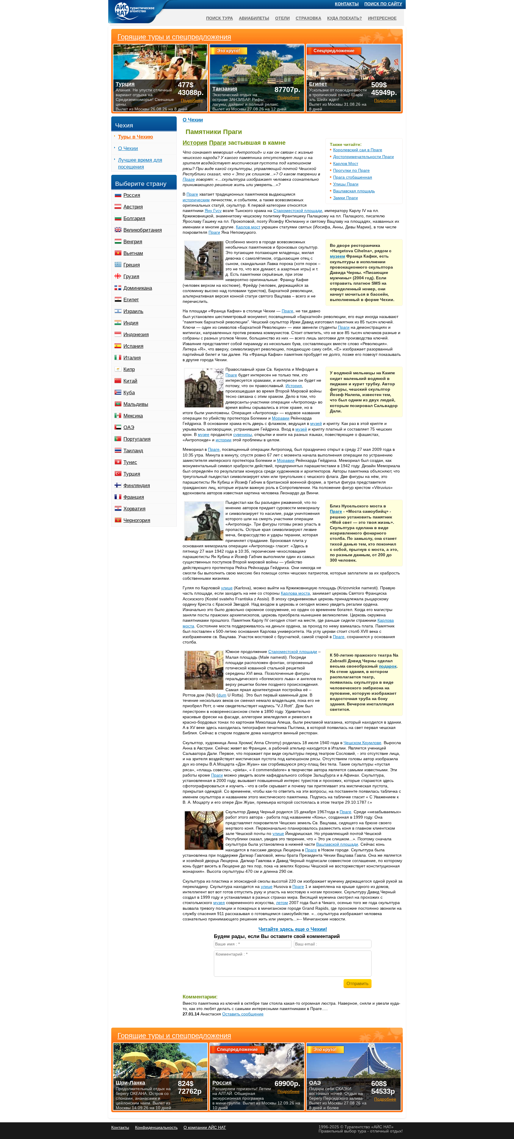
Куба (129, 392)
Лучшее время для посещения (140, 163)
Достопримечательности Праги (363, 156)
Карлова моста (295, 593)
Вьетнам (133, 253)
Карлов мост (248, 227)
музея (219, 902)
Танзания (224, 89)
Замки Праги (345, 197)
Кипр (129, 369)
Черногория (136, 520)
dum (222, 695)
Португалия (137, 439)
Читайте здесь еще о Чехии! (292, 929)
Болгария (134, 218)
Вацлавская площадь (354, 190)
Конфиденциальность (156, 1127)
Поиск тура (219, 18)
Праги (217, 142)
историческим (196, 199)
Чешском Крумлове (362, 742)
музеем (337, 256)
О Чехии (193, 120)
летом (282, 902)
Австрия (133, 207)
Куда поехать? (344, 18)
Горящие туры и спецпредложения (174, 1036)
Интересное (382, 18)
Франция (133, 497)
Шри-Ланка (130, 1083)
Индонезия (136, 334)
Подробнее (192, 1099)
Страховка (308, 18)
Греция (131, 265)
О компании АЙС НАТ (205, 1127)
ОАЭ (128, 427)
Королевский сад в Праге (357, 149)
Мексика (133, 416)
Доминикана (137, 288)
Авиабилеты (254, 18)
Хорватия (134, 509)
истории (223, 439)
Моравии (280, 418)
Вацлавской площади (337, 844)
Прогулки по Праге (351, 170)
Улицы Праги (345, 184)
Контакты (347, 3)
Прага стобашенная (352, 177)
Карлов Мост (345, 163)
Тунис (130, 462)
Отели (282, 18)
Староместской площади (297, 210)
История (195, 142)
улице (227, 587)
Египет (131, 300)
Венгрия (132, 241)
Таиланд (133, 451)
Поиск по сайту (383, 3)
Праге (189, 179)
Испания (133, 346)
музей (316, 423)
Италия (132, 358)
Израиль (133, 311)
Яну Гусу (213, 210)
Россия (131, 195)
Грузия (131, 276)
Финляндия (136, 485)
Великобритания (142, 230)
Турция (131, 474)
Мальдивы (135, 404)
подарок (388, 666)
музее (203, 434)
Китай (130, 381)
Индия (130, 323)
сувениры (242, 434)
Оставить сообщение (243, 1014)
